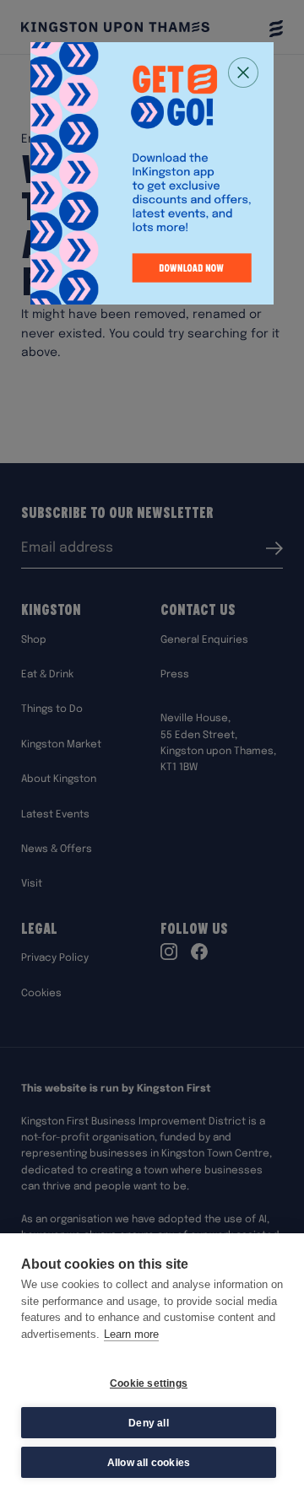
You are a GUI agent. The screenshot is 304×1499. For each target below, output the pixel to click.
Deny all (148, 1423)
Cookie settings (148, 1383)
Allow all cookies (148, 1463)
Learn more (131, 1334)
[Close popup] (243, 72)
